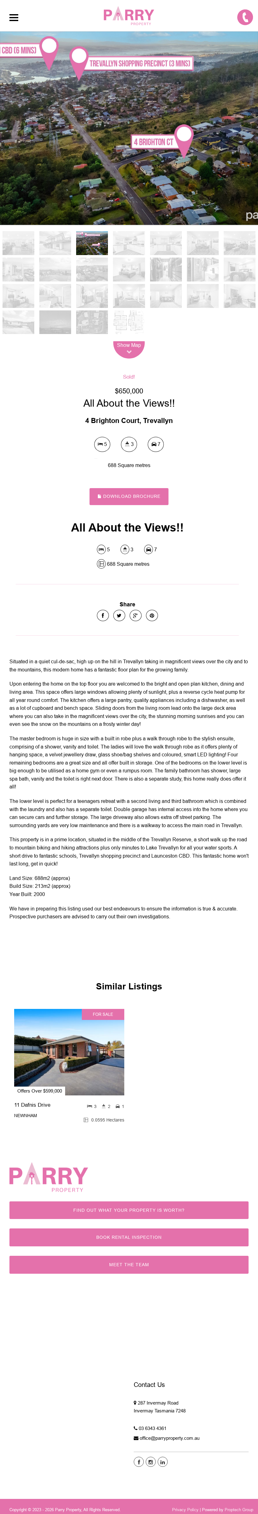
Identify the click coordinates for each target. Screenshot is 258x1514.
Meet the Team (129, 1264)
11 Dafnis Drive (32, 1105)
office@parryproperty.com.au (169, 1438)
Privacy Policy (185, 1509)
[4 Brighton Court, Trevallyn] (129, 128)
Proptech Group (239, 1509)
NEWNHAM (25, 1115)
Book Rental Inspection (129, 1237)
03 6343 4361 (152, 1428)
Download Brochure (131, 496)
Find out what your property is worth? (129, 1210)
